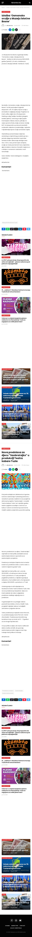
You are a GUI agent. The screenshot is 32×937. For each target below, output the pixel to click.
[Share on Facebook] (10, 29)
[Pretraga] (29, 3)
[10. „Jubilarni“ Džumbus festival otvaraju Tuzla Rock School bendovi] (16, 277)
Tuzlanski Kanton (7, 369)
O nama (7, 925)
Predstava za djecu (7, 691)
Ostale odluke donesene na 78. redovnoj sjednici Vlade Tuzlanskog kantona (16, 395)
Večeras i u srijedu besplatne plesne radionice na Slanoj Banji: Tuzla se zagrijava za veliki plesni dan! (14, 320)
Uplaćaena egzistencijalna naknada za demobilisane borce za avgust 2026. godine (15, 377)
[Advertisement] (16, 84)
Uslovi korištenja (16, 928)
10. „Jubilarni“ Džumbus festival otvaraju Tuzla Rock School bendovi (16, 291)
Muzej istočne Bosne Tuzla (9, 222)
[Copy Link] (16, 29)
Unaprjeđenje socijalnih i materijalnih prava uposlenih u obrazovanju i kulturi (15, 414)
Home (3, 7)
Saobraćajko (19, 691)
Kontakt (22, 925)
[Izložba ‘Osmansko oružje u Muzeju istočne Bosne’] (16, 42)
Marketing (14, 925)
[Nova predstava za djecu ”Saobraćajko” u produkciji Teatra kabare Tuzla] (16, 481)
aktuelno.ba (10, 25)
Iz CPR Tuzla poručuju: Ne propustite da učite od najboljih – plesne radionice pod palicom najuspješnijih (16, 262)
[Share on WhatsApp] (13, 29)
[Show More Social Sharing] (19, 29)
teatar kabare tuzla (7, 693)
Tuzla (3, 424)
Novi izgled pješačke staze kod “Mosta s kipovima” (16, 433)
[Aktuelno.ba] (16, 2)
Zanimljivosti (6, 12)
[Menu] (3, 3)
